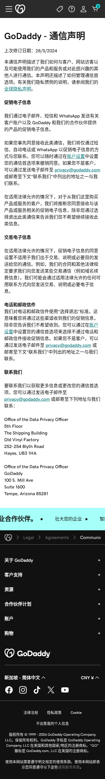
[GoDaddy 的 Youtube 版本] (64, 692)
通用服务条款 (69, 767)
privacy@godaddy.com (77, 169)
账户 (8, 618)
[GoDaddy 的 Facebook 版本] (8, 692)
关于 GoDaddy (18, 560)
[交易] (60, 9)
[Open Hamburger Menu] (6, 9)
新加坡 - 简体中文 (22, 677)
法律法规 (31, 712)
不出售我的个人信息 (52, 723)
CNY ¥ (87, 677)
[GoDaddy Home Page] (27, 653)
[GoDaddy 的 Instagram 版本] (22, 692)
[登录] (83, 9)
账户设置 (76, 156)
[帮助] (71, 9)
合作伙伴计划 (17, 604)
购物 (8, 633)
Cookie (76, 712)
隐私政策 (54, 712)
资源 (8, 589)
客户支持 (13, 574)
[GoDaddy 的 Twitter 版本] (50, 692)
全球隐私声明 (17, 89)
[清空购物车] (95, 9)
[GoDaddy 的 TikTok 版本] (36, 692)
